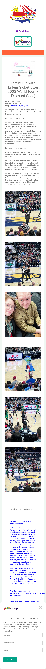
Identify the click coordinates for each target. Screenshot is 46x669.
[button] (40, 607)
